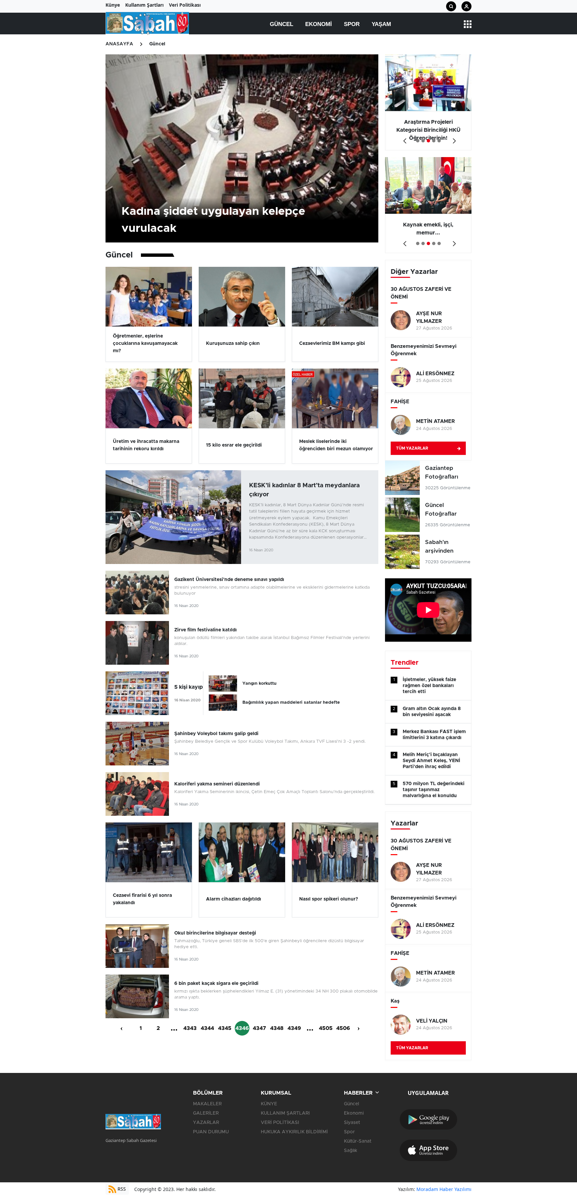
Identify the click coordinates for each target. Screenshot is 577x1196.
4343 (190, 1028)
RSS (121, 1189)
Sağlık (350, 1150)
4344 (207, 1028)
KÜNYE (269, 1104)
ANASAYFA (119, 44)
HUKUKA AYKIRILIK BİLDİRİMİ (294, 1132)
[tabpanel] (428, 102)
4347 (259, 1028)
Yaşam (381, 24)
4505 (326, 1028)
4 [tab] (433, 140)
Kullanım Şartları (144, 5)
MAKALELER (207, 1104)
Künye (113, 5)
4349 (294, 1028)
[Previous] (403, 138)
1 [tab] (417, 140)
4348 (276, 1028)
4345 (224, 1028)
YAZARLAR (206, 1122)
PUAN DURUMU (211, 1132)
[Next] (453, 138)
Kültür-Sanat (357, 1141)
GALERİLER (206, 1113)
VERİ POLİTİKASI (280, 1122)
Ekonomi (318, 24)
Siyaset (352, 1122)
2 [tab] (423, 140)
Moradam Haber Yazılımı (443, 1189)
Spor (352, 24)
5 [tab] (439, 140)
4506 (343, 1028)
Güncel (281, 24)
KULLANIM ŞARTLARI (285, 1113)
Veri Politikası (185, 5)
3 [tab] (428, 140)
